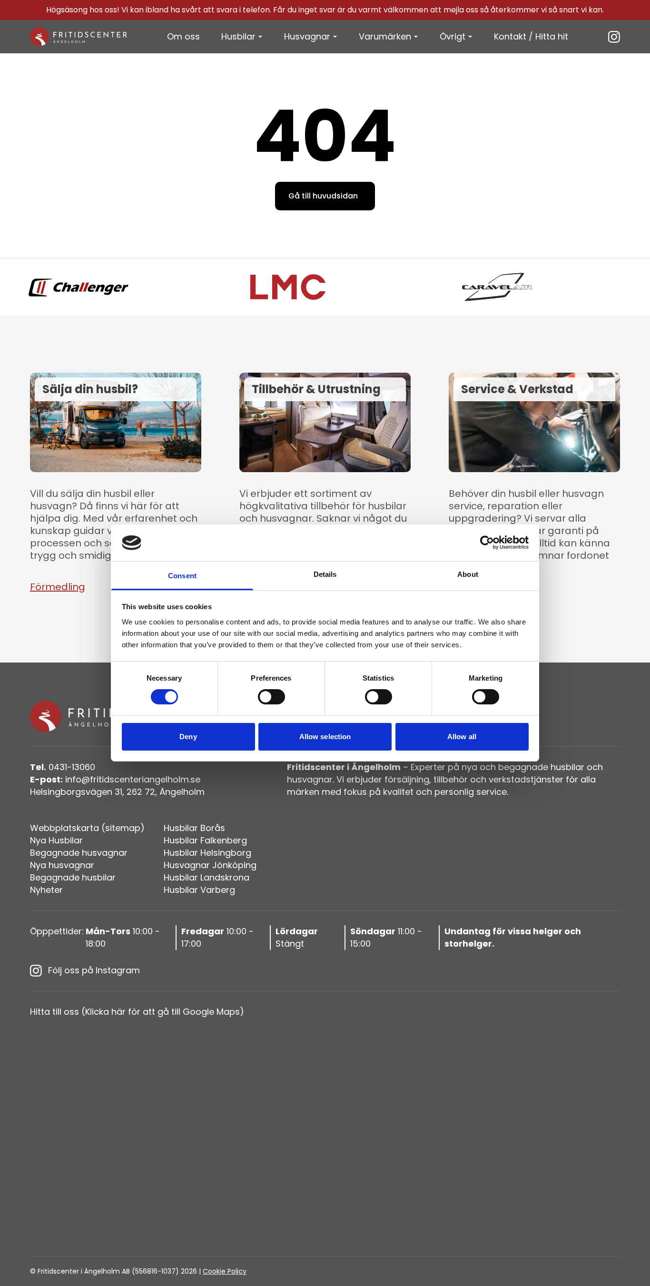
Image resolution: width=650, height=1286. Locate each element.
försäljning (406, 779)
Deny (188, 736)
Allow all (461, 736)
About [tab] (467, 574)
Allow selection (325, 736)
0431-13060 (62, 767)
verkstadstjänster (526, 779)
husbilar (567, 767)
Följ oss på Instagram (94, 970)
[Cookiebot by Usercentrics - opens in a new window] (487, 542)
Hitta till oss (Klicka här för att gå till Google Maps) (137, 1012)
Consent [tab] (182, 576)
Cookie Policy (224, 1271)
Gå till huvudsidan (323, 195)
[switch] (271, 696)
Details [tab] (325, 574)
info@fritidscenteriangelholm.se (115, 779)
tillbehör (450, 779)
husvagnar (310, 779)
